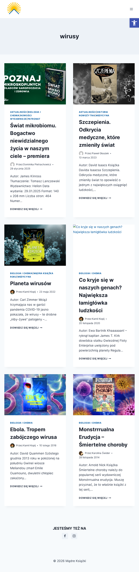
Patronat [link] (34, 119)
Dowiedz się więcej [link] (26, 209)
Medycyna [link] (102, 115)
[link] (134, 23)
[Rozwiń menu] (131, 9)
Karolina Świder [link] (101, 453)
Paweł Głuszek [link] (100, 153)
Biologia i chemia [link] (21, 273)
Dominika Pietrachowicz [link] (37, 164)
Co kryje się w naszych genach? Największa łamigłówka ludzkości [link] (100, 295)
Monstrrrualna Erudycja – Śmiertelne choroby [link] (103, 437)
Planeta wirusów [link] (30, 283)
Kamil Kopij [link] (29, 291)
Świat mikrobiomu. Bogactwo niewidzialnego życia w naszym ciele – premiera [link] (33, 140)
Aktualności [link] (18, 112)
